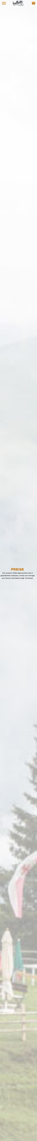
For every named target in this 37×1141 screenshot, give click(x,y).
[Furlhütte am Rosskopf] (18, 3)
